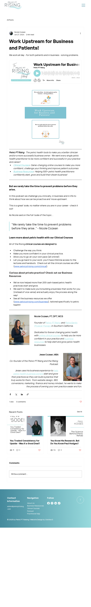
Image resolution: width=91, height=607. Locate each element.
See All (79, 411)
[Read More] (80, 499)
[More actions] (80, 33)
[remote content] (45, 72)
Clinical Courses (33, 508)
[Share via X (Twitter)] (16, 394)
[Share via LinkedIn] (22, 394)
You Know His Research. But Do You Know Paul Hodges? (64, 442)
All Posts (10, 20)
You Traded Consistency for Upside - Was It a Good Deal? (25, 442)
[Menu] (83, 5)
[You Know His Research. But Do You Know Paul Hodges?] (66, 426)
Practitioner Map (33, 514)
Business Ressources (35, 506)
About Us (30, 503)
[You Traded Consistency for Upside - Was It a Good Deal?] (25, 426)
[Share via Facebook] (10, 394)
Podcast (30, 511)
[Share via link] (28, 394)
